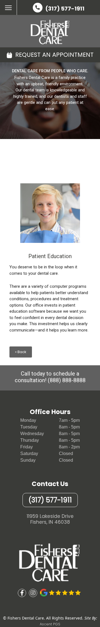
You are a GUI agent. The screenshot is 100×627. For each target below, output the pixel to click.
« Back (20, 351)
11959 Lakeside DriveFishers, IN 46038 (50, 519)
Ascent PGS (50, 624)
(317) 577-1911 (64, 8)
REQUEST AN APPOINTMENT (54, 55)
